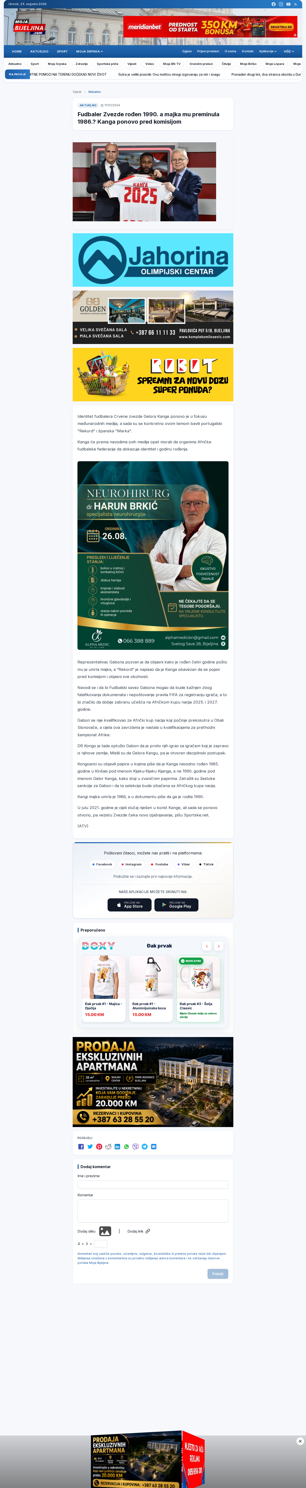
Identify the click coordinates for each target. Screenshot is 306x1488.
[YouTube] (288, 4)
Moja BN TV (171, 64)
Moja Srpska (57, 64)
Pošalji (218, 1274)
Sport (62, 51)
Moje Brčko (248, 64)
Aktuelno (39, 51)
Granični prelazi (201, 64)
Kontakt (247, 51)
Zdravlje (82, 64)
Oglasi (186, 51)
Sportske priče (107, 64)
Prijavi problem (208, 51)
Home (17, 51)
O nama (230, 51)
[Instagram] (281, 4)
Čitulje (226, 64)
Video (149, 64)
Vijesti (131, 64)
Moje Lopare (275, 64)
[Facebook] (274, 4)
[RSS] (295, 4)
